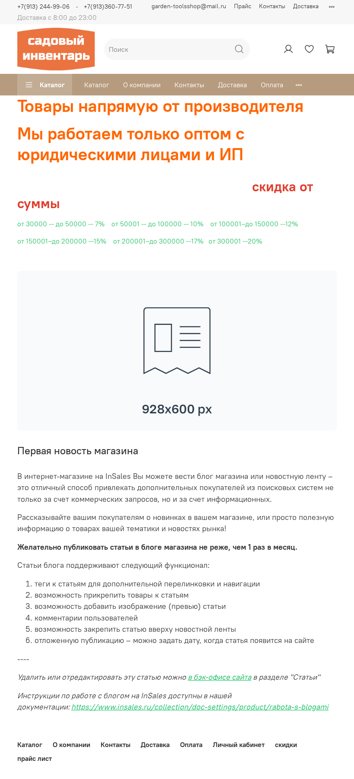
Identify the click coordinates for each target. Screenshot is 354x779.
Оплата (272, 84)
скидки (286, 744)
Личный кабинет (239, 744)
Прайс (242, 6)
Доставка (306, 6)
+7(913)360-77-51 (108, 6)
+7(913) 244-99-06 (43, 6)
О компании (142, 84)
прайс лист (34, 758)
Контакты (272, 6)
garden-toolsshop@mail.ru (189, 6)
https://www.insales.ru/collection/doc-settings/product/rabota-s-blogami (200, 707)
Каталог (52, 84)
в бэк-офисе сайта (219, 677)
